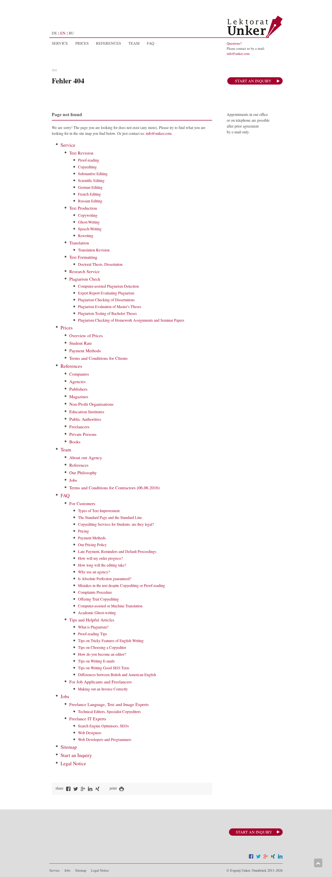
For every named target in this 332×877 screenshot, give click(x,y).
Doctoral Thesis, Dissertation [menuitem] (100, 264)
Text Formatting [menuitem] (83, 257)
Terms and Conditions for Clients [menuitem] (98, 358)
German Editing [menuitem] (90, 187)
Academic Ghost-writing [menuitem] (97, 612)
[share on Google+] (82, 789)
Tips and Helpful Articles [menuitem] (91, 620)
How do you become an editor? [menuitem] (102, 654)
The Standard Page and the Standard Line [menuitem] (110, 517)
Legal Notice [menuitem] (73, 763)
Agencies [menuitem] (77, 381)
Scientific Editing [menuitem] (91, 180)
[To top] (318, 863)
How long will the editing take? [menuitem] (102, 564)
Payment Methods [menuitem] (85, 350)
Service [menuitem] (60, 43)
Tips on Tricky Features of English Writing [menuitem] (111, 640)
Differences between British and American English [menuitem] (117, 674)
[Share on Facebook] (251, 857)
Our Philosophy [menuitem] (83, 472)
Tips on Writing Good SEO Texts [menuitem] (103, 667)
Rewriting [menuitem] (85, 235)
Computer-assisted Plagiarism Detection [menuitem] (108, 286)
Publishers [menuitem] (78, 389)
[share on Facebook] (68, 789)
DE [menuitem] (54, 32)
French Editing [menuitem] (89, 194)
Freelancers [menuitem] (79, 427)
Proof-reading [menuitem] (88, 160)
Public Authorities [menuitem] (85, 419)
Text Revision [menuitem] (81, 153)
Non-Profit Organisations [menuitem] (91, 404)
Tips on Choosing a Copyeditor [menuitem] (102, 647)
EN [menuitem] (63, 32)
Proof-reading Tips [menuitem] (92, 633)
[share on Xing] (97, 789)
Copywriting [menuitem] (87, 215)
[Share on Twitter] (258, 857)
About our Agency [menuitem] (85, 457)
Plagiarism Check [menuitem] (84, 279)
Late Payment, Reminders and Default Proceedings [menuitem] (117, 551)
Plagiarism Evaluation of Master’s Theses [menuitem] (109, 306)
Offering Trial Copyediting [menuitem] (98, 599)
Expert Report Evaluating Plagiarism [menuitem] (106, 292)
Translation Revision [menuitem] (94, 249)
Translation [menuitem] (79, 243)
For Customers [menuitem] (82, 503)
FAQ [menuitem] (150, 43)
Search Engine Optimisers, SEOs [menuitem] (103, 725)
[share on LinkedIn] (90, 789)
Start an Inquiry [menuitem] (76, 755)
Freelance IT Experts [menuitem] (87, 719)
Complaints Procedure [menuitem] (95, 592)
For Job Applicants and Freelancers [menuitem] (100, 682)
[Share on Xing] (273, 857)
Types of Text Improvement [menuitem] (99, 510)
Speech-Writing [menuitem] (90, 228)
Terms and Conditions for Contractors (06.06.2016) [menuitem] (114, 487)
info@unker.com (238, 53)
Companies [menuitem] (79, 374)
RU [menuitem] (71, 32)
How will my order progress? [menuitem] (100, 558)
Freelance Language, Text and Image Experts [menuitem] (109, 704)
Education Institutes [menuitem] (86, 411)
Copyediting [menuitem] (87, 166)
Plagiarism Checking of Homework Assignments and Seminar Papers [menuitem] (131, 320)
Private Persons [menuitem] (82, 434)
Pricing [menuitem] (83, 530)
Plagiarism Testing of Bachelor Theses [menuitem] (107, 313)
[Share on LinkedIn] (280, 857)
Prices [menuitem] (82, 43)
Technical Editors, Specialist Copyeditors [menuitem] (109, 711)
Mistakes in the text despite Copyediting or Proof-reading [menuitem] (121, 585)
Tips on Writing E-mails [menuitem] (96, 660)
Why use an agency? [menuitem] (94, 571)
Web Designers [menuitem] (89, 732)
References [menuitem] (108, 43)
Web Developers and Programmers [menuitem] (104, 739)
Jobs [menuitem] (73, 480)
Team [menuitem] (134, 43)
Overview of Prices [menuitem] (86, 335)
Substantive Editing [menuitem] (93, 173)
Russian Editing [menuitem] (90, 200)
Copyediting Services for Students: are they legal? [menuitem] (116, 524)
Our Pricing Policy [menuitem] (92, 544)
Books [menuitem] (74, 442)
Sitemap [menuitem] (69, 747)
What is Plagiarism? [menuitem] (93, 626)
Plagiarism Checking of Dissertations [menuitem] (106, 299)
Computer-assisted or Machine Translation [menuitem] (110, 605)
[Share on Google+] (265, 857)
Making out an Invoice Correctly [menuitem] (103, 688)
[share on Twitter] (75, 789)
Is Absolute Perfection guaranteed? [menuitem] (104, 578)
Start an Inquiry (253, 80)
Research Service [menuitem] (84, 271)
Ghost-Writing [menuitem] (89, 221)
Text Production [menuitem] (83, 208)
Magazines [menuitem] (78, 396)
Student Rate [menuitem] (80, 343)
